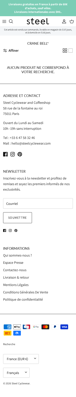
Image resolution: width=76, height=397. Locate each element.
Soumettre (17, 218)
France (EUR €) (17, 359)
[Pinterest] (20, 154)
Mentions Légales (15, 284)
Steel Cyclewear (21, 383)
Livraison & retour (16, 277)
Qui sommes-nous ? (17, 255)
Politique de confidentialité (23, 299)
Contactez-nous (14, 270)
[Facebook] (5, 154)
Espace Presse (13, 262)
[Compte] (63, 21)
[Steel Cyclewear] (38, 21)
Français (13, 372)
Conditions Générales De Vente (25, 292)
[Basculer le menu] (4, 21)
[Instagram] (12, 154)
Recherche (9, 344)
